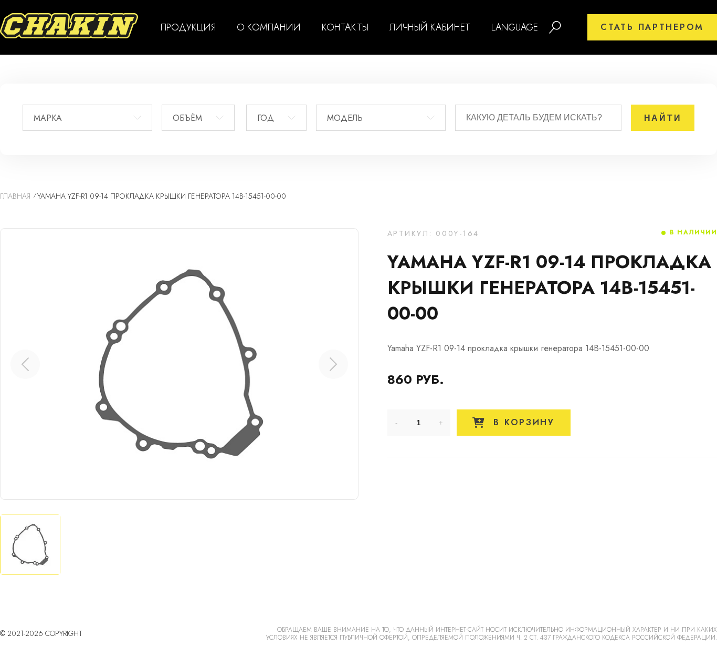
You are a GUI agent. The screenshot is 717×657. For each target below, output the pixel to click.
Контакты (345, 27)
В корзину (522, 422)
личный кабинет (429, 27)
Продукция (188, 27)
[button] (333, 364)
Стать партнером (652, 27)
